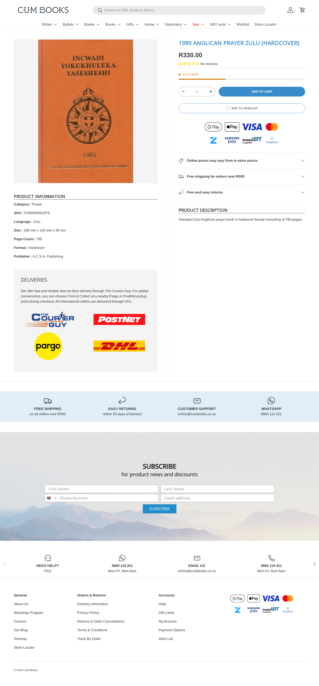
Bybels (68, 24)
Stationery (173, 24)
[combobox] (179, 10)
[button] (302, 10)
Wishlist (243, 24)
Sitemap (20, 639)
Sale (195, 24)
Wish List (166, 639)
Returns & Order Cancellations (100, 621)
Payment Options (172, 630)
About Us (21, 604)
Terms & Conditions (92, 630)
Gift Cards (218, 24)
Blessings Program (28, 612)
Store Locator (266, 24)
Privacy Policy (88, 612)
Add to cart (262, 91)
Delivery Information (92, 604)
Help (162, 604)
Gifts (130, 24)
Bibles (47, 24)
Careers (20, 621)
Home (149, 24)
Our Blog (21, 630)
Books (110, 24)
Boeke (89, 24)
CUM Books (30, 670)
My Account (167, 621)
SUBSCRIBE (159, 508)
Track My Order (89, 639)
